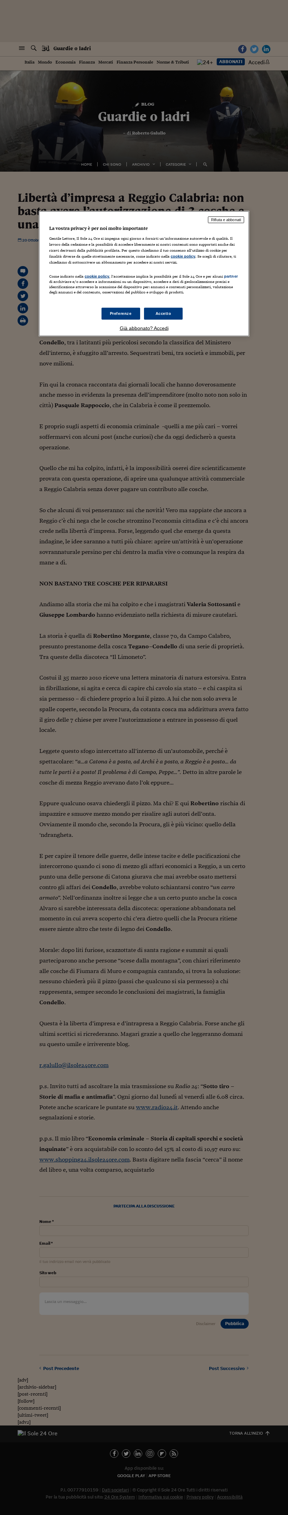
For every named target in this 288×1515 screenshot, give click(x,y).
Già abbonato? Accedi (144, 328)
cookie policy (183, 256)
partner (231, 276)
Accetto (163, 313)
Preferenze (121, 313)
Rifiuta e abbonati (226, 220)
